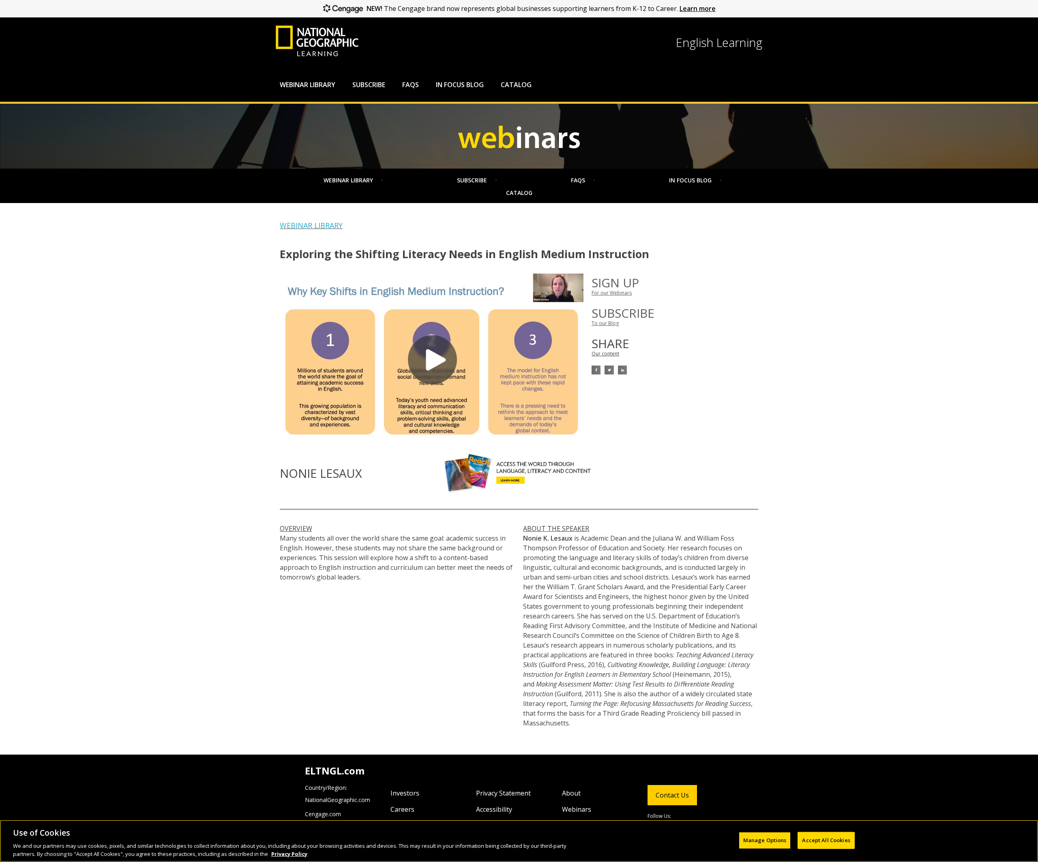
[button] (596, 370)
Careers (402, 809)
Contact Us (672, 795)
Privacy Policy (289, 853)
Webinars (576, 809)
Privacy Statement (503, 793)
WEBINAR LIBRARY (311, 225)
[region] (519, 841)
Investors (404, 793)
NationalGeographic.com (337, 800)
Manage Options (765, 840)
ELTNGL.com (335, 770)
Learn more (698, 8)
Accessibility (494, 809)
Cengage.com (323, 814)
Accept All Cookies (826, 840)
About (571, 793)
